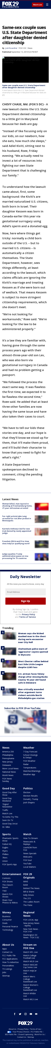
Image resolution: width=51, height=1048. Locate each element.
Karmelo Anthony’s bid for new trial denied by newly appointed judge (16, 530)
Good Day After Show (9, 793)
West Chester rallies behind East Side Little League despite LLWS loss (33, 664)
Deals (5, 923)
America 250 (8, 751)
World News (7, 775)
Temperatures (29, 767)
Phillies (5, 854)
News (30, 48)
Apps (4, 948)
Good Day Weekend (7, 799)
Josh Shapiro (29, 802)
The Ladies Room (31, 901)
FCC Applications (10, 958)
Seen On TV (7, 820)
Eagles (5, 847)
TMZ (4, 890)
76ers (4, 857)
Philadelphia (7, 755)
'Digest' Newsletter (7, 805)
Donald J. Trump (30, 799)
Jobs (4, 972)
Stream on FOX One (30, 946)
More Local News (10, 768)
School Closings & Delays (30, 756)
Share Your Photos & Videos (10, 901)
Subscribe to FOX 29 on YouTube (22, 708)
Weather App (29, 774)
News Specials (29, 853)
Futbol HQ (7, 844)
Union (5, 861)
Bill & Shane (28, 891)
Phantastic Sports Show (10, 839)
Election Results (30, 795)
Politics (28, 788)
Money (6, 912)
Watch (27, 834)
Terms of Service (27, 617)
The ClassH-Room (7, 886)
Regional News (28, 914)
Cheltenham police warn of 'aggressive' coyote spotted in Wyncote (33, 651)
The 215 (27, 898)
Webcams (27, 856)
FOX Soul (27, 860)
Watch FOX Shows (7, 895)
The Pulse (27, 905)
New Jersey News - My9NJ (31, 924)
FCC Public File (9, 955)
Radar (26, 764)
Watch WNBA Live (29, 994)
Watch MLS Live (30, 999)
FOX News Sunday (7, 779)
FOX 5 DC (22, 48)
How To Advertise (10, 962)
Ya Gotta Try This (10, 816)
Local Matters (29, 867)
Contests (6, 878)
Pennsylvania (8, 758)
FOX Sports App (9, 864)
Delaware (6, 765)
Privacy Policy (28, 614)
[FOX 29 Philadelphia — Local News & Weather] (10, 4)
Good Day (8, 788)
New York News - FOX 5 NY (31, 930)
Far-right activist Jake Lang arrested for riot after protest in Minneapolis (16, 518)
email (36, 1014)
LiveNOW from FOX (30, 848)
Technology (7, 930)
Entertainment (11, 874)
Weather (28, 747)
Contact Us (7, 952)
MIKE (25, 881)
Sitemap (6, 975)
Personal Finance (10, 926)
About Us (8, 944)
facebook (14, 1014)
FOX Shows (7, 881)
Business (6, 916)
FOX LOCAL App (30, 919)
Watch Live (37, 5)
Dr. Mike (6, 827)
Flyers (5, 851)
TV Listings (7, 969)
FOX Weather (29, 761)
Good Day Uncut (10, 823)
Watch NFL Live (30, 952)
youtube (31, 1014)
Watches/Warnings (31, 771)
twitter (20, 1014)
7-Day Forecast (30, 751)
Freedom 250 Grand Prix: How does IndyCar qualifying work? (16, 542)
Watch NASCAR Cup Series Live (30, 966)
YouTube (27, 863)
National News (9, 772)
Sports (6, 834)
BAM (25, 885)
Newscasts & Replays (29, 842)
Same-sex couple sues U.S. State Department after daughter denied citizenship (23, 86)
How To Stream (30, 838)
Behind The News (31, 888)
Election (26, 792)
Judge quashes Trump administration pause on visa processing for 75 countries (15, 556)
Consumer (7, 919)
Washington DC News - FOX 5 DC (31, 936)
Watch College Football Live (29, 956)
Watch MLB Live (30, 961)
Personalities (8, 965)
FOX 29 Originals (29, 875)
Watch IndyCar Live (30, 971)
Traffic (5, 810)
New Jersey (7, 761)
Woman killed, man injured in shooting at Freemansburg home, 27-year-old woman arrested (17, 505)
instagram (25, 1014)
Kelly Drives (28, 895)
